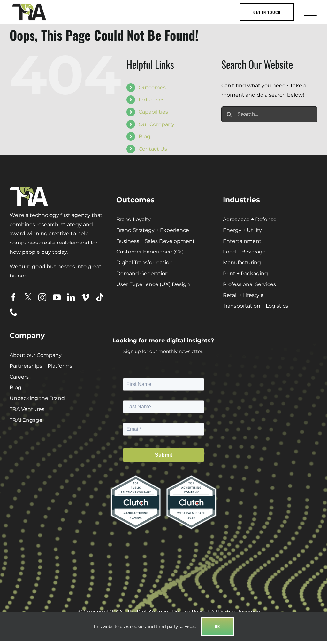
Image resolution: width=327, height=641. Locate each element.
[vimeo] (85, 297)
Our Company (156, 124)
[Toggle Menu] (309, 12)
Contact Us (153, 149)
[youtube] (57, 297)
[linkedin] (71, 297)
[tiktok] (100, 297)
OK (217, 626)
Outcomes (152, 87)
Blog (144, 136)
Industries (151, 100)
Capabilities (153, 112)
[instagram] (42, 297)
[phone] (14, 312)
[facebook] (14, 297)
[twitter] (28, 297)
